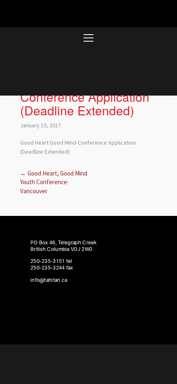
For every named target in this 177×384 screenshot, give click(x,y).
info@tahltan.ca (49, 280)
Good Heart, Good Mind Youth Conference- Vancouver (53, 182)
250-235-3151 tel (51, 261)
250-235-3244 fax (51, 267)
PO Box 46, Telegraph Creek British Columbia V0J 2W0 (63, 246)
